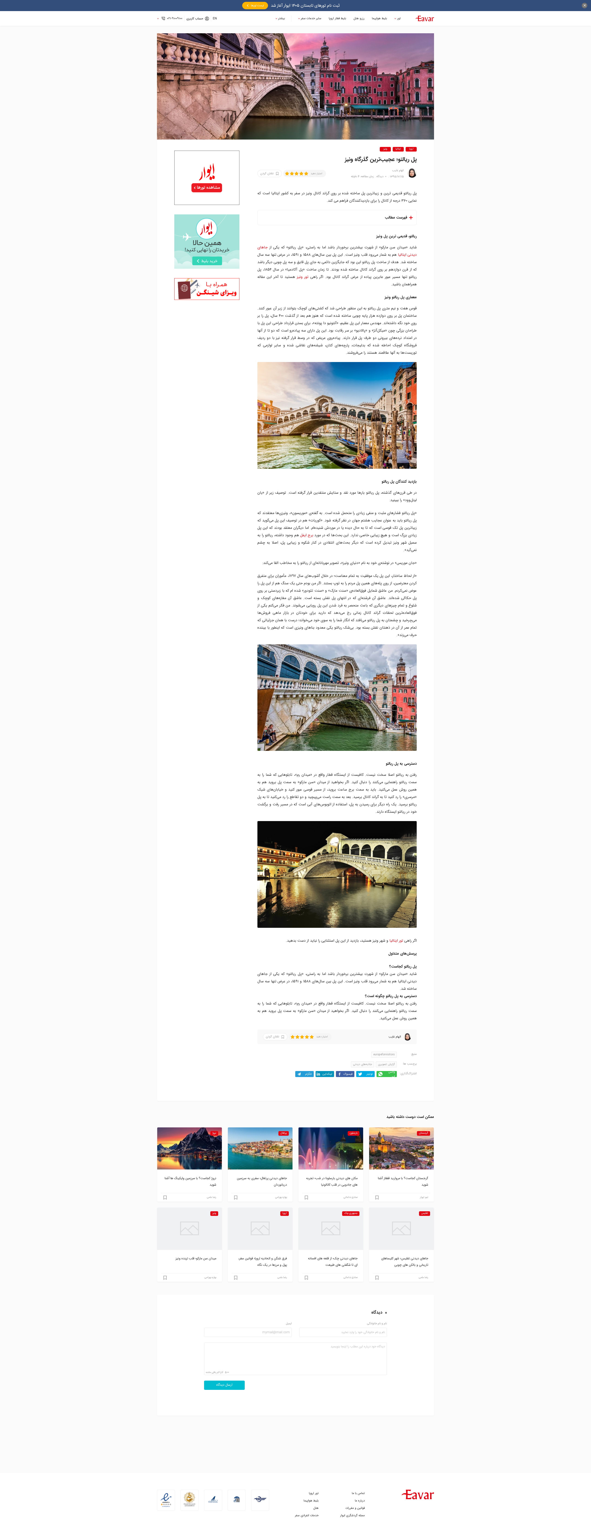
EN (215, 18)
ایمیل (289, 1323)
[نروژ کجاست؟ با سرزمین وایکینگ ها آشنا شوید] (189, 1148)
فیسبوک (348, 1074)
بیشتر (281, 18)
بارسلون (353, 1133)
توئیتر (370, 1074)
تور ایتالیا (396, 941)
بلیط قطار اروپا (337, 18)
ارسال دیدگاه (224, 1385)
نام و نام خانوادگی (377, 1323)
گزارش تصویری (386, 1064)
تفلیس (424, 1213)
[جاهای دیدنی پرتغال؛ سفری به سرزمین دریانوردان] (260, 1148)
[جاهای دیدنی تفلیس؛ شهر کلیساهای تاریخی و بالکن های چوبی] (401, 1229)
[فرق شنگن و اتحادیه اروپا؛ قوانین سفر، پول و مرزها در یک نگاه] (260, 1229)
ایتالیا (398, 149)
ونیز (385, 149)
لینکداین (327, 1074)
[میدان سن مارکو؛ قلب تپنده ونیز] (189, 1229)
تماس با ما (358, 1493)
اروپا (411, 149)
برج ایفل (306, 535)
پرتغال (283, 1133)
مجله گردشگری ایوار (352, 1515)
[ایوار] (425, 18)
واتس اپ (391, 1074)
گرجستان (423, 1133)
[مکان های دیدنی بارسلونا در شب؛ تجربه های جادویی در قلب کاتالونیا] (331, 1148)
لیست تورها (257, 5)
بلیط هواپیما (379, 18)
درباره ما (360, 1500)
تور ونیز (303, 277)
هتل (316, 1508)
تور (399, 18)
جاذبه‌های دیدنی (362, 1064)
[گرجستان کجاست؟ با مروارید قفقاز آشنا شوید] (401, 1148)
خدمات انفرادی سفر (307, 1515)
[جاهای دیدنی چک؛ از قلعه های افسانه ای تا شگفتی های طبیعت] (331, 1229)
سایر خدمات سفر (311, 18)
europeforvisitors (384, 1054)
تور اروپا (314, 1493)
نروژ (214, 1133)
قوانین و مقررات (355, 1508)
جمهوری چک (350, 1213)
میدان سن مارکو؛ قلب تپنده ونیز (195, 1258)
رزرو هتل (359, 18)
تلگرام (308, 1074)
